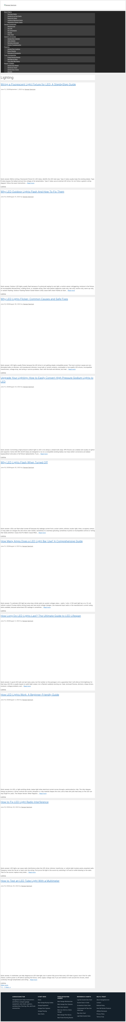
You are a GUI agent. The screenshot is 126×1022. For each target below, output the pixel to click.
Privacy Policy (100, 1014)
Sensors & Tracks (12, 67)
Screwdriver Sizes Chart (84, 1005)
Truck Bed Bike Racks (14, 61)
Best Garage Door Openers (65, 1004)
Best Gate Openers (63, 1007)
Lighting (3, 186)
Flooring (6, 47)
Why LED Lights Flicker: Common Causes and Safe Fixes (34, 298)
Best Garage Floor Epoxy (64, 1014)
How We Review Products (104, 1008)
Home (39, 999)
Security (10, 71)
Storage (10, 32)
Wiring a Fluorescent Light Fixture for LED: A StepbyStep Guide (38, 84)
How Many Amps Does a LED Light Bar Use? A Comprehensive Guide (42, 541)
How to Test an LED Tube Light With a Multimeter (30, 880)
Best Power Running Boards (65, 1017)
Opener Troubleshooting (14, 45)
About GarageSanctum (103, 999)
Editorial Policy (101, 1005)
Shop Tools (11, 34)
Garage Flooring (42, 1011)
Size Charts (8, 12)
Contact (99, 1002)
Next (8, 987)
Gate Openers (11, 41)
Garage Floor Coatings (14, 49)
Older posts (4, 985)
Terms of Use (100, 1016)
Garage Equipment (10, 24)
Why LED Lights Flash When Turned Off (24, 462)
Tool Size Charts (12, 14)
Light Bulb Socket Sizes (83, 1016)
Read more (30, 183)
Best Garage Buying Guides (45, 1002)
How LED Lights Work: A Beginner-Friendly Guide (30, 694)
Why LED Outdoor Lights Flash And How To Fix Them (32, 191)
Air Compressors (12, 30)
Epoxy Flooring (12, 51)
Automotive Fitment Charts (15, 22)
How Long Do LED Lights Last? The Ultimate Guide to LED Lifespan (41, 615)
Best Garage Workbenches (65, 1001)
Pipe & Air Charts (12, 18)
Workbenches (11, 26)
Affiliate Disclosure (102, 1011)
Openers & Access (10, 37)
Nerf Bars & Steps (13, 59)
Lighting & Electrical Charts (15, 20)
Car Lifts (10, 28)
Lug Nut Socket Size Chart (84, 999)
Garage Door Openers (14, 38)
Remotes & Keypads (13, 43)
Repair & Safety (9, 63)
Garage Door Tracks (13, 69)
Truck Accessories (10, 55)
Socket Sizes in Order (83, 1002)
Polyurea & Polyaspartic (14, 53)
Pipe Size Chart (81, 1013)
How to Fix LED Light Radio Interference (25, 802)
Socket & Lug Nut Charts (15, 16)
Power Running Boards (14, 57)
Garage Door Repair (13, 65)
